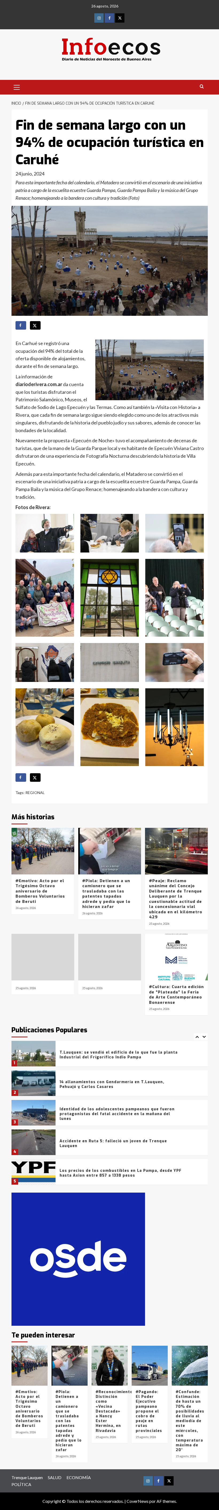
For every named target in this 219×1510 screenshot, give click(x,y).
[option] (109, 1055)
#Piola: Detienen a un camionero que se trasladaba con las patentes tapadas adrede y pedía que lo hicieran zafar (106, 894)
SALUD (54, 1477)
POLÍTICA (21, 1484)
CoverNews (137, 1501)
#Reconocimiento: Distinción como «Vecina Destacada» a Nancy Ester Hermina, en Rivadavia (115, 1411)
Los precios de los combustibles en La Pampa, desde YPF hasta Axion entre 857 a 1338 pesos (121, 1173)
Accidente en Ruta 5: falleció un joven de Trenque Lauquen (113, 1143)
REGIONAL (35, 792)
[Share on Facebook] (20, 325)
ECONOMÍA (79, 1477)
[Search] (201, 86)
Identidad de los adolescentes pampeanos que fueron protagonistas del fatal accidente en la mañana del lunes (117, 1114)
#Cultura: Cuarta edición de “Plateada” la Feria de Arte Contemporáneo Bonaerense (176, 994)
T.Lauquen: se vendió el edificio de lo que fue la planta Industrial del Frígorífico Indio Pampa (119, 1055)
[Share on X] (35, 325)
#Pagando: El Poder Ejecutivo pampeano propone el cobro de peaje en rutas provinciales (149, 1411)
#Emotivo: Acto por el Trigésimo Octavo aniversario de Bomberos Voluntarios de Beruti (40, 891)
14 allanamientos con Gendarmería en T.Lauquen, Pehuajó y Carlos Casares (112, 1084)
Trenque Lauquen (27, 1477)
